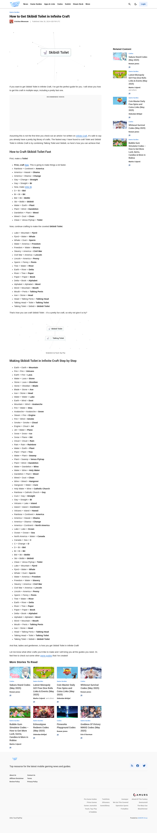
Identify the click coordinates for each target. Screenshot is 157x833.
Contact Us (31, 775)
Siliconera (106, 802)
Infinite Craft (81, 136)
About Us (13, 775)
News (25, 4)
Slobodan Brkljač (63, 698)
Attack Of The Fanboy (139, 799)
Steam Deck (78, 4)
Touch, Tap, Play (91, 809)
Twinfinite (106, 799)
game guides (46, 656)
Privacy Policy (32, 782)
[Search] (129, 4)
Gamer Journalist (90, 806)
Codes (60, 4)
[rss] (132, 765)
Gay (27, 165)
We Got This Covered (120, 802)
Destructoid (143, 802)
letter (28, 187)
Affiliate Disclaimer (17, 778)
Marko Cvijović (39, 698)
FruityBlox (124, 809)
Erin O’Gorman (86, 734)
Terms (29, 778)
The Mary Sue (142, 806)
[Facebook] (138, 765)
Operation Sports (122, 806)
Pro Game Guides (90, 799)
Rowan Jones (15, 692)
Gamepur (124, 799)
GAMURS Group (142, 818)
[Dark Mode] (135, 4)
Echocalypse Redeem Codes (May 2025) (41, 727)
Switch (68, 4)
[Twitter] (145, 765)
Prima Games (92, 802)
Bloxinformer (142, 809)
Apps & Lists (49, 4)
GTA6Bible (93, 812)
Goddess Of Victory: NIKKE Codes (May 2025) (91, 727)
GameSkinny (105, 806)
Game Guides (36, 4)
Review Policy (15, 782)
